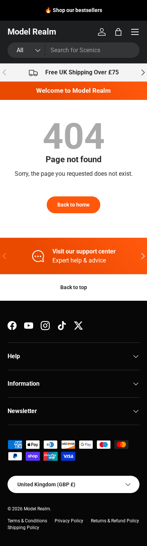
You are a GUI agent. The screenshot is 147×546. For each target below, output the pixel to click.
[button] (118, 32)
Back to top (73, 287)
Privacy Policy (69, 520)
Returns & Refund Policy (115, 520)
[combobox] (73, 50)
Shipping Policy (23, 527)
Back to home (73, 205)
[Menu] (135, 32)
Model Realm (37, 508)
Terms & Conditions (27, 520)
